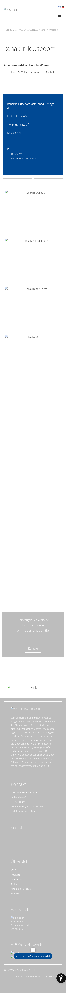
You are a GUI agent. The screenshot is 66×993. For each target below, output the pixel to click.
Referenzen (17, 879)
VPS (13, 870)
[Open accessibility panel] (61, 978)
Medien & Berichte (21, 888)
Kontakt (33, 648)
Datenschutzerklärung (54, 976)
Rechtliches (35, 976)
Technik (15, 884)
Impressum (21, 976)
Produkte (15, 874)
